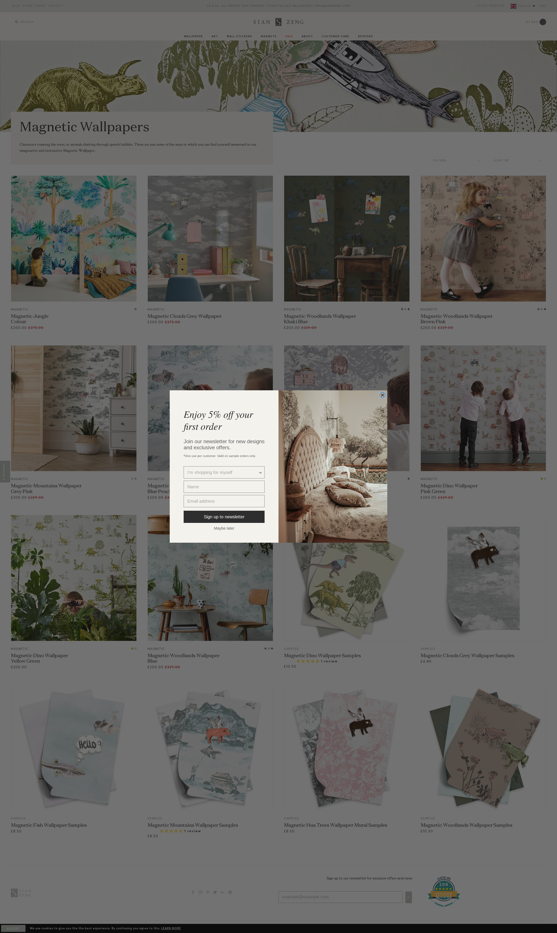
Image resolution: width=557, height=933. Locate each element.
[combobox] (222, 472)
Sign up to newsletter (224, 516)
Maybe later (224, 528)
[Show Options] (260, 472)
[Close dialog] (382, 395)
